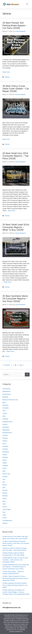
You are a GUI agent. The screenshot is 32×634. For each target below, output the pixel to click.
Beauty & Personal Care (10, 399)
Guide (4, 460)
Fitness (4, 441)
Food (4, 443)
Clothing (5, 419)
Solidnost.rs (19, 631)
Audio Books (6, 394)
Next (21, 365)
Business (5, 405)
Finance (5, 438)
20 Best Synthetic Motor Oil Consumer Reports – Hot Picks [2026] (15, 299)
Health (4, 463)
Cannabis (5, 408)
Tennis (4, 507)
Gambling (5, 452)
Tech (4, 504)
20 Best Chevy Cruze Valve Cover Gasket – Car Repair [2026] (15, 89)
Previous (6, 365)
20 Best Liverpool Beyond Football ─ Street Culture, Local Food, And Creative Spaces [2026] (15, 543)
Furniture (5, 446)
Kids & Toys (6, 474)
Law (3, 479)
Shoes (4, 498)
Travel (4, 517)
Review (4, 493)
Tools (4, 515)
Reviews (5, 496)
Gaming (5, 457)
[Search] (27, 374)
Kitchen (4, 476)
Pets (3, 487)
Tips (3, 512)
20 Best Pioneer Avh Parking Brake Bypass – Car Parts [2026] (14, 25)
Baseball (5, 397)
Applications (6, 391)
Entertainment (7, 432)
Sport (4, 501)
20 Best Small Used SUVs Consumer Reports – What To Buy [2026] (15, 227)
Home (4, 468)
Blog (3, 402)
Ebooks (4, 424)
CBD (3, 416)
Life (3, 482)
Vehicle (7, 77)
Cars (3, 410)
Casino (4, 413)
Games (4, 454)
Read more (6, 72)
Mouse (4, 485)
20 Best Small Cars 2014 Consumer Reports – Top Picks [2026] (15, 156)
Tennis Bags (6, 509)
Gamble (5, 449)
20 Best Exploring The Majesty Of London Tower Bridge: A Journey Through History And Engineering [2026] (15, 592)
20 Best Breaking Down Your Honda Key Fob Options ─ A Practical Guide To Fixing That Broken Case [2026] (15, 567)
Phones (4, 490)
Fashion (5, 435)
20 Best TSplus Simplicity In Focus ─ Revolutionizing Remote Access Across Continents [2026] (15, 578)
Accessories (6, 389)
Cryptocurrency (7, 421)
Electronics (6, 430)
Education (5, 427)
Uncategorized (7, 520)
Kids (3, 471)
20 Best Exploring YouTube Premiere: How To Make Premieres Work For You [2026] (15, 585)
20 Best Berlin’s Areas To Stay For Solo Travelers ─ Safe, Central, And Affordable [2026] (15, 560)
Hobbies (5, 465)
